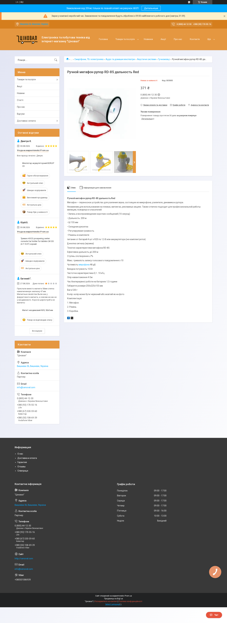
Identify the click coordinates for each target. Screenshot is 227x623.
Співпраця (22, 470)
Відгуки (21, 114)
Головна (103, 39)
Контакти (195, 39)
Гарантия (22, 462)
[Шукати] (55, 60)
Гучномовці (164, 59)
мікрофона (84, 264)
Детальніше (151, 8)
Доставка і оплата (26, 121)
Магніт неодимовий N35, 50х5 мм (37, 310)
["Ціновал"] (27, 39)
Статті (20, 100)
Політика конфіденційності (130, 601)
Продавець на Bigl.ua (113, 599)
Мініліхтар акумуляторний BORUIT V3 (38, 164)
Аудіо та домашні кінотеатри (120, 59)
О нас (20, 454)
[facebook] (68, 318)
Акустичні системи (146, 59)
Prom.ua (128, 596)
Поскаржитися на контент (106, 601)
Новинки (148, 39)
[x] (72, 318)
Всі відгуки (37, 331)
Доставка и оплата (27, 458)
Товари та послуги (125, 39)
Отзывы (21, 466)
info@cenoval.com (26, 387)
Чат (216, 615)
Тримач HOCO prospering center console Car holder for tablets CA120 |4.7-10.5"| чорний (37, 241)
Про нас (178, 39)
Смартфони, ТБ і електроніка (88, 59)
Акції (163, 39)
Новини (21, 93)
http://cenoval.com (24, 558)
